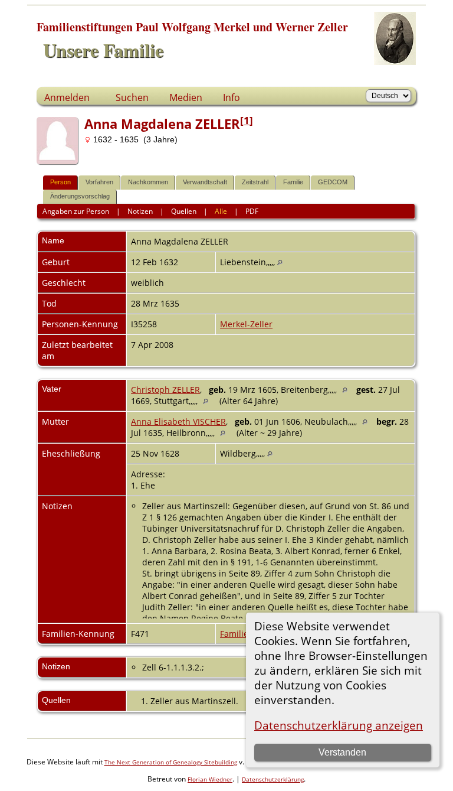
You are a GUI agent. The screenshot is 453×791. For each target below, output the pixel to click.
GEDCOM (332, 181)
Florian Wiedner (210, 779)
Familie (293, 181)
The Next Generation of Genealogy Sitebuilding (170, 762)
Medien (185, 97)
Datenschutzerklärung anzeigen (338, 725)
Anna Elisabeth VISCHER (178, 421)
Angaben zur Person (75, 211)
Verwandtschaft (205, 181)
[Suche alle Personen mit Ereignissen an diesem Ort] (280, 262)
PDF (251, 211)
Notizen (140, 211)
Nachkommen (148, 181)
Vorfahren (99, 181)
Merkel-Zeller (246, 324)
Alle (221, 211)
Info (231, 97)
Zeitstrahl (255, 181)
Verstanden (342, 752)
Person (60, 181)
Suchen (132, 97)
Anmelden (67, 97)
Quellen (183, 211)
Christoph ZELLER (165, 389)
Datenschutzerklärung (273, 779)
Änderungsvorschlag (80, 196)
